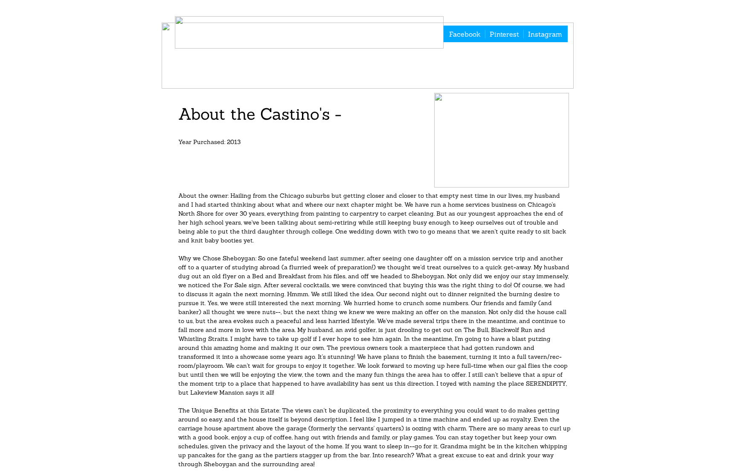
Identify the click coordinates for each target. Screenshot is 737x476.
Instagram (545, 34)
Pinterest (504, 34)
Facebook (465, 34)
